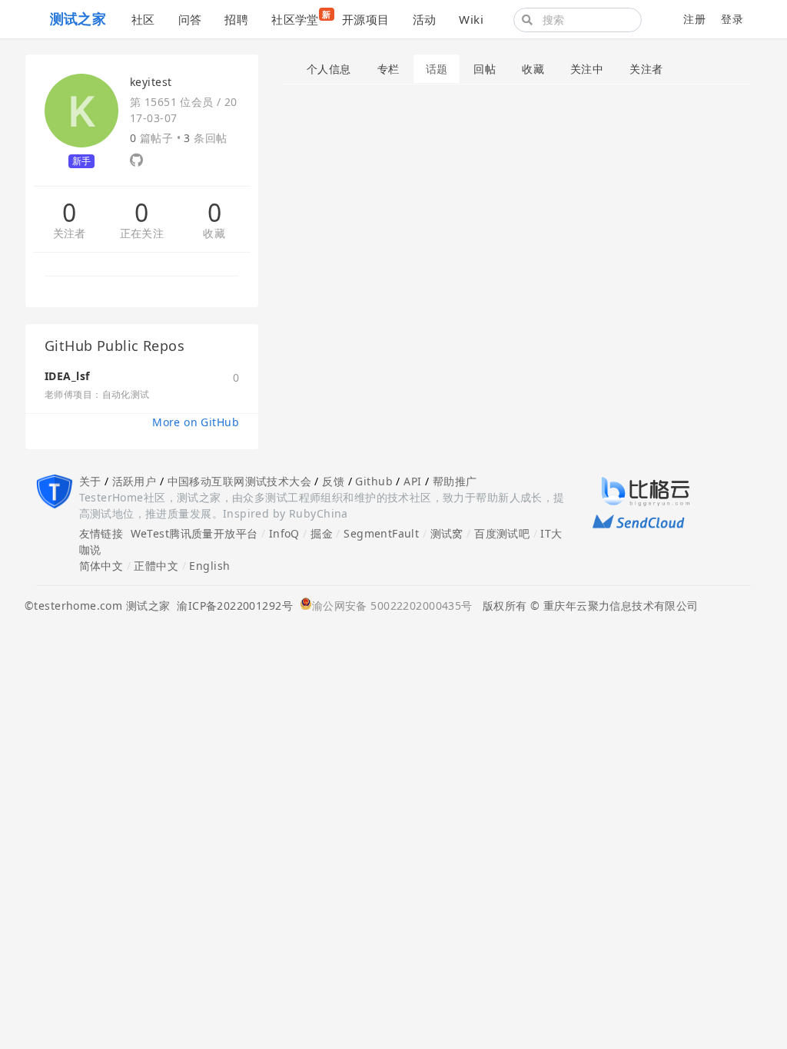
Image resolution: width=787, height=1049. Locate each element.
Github (374, 481)
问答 (190, 19)
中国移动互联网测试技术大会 (239, 481)
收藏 (214, 233)
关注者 (69, 233)
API (412, 481)
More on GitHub (195, 422)
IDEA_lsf (67, 376)
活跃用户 (134, 481)
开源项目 (366, 19)
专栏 (388, 68)
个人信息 (329, 68)
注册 (694, 19)
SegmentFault (381, 533)
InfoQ (284, 533)
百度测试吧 (502, 533)
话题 (437, 68)
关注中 (586, 68)
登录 (732, 19)
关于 (90, 481)
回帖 (484, 68)
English (209, 565)
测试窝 (446, 533)
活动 (425, 19)
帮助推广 (455, 481)
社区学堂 (300, 17)
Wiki (471, 19)
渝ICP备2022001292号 (231, 605)
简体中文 (101, 565)
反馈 (333, 481)
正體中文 (156, 565)
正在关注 (142, 233)
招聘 (236, 19)
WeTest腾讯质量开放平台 (194, 533)
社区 (143, 19)
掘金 (321, 533)
